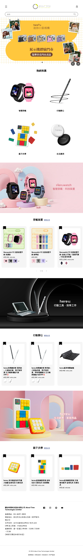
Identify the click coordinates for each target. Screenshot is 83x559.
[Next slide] (78, 64)
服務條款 (31, 555)
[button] (6, 6)
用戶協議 (52, 555)
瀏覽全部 (47, 220)
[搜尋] (74, 14)
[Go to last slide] (73, 64)
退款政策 (45, 555)
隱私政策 (38, 555)
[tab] (40, 62)
